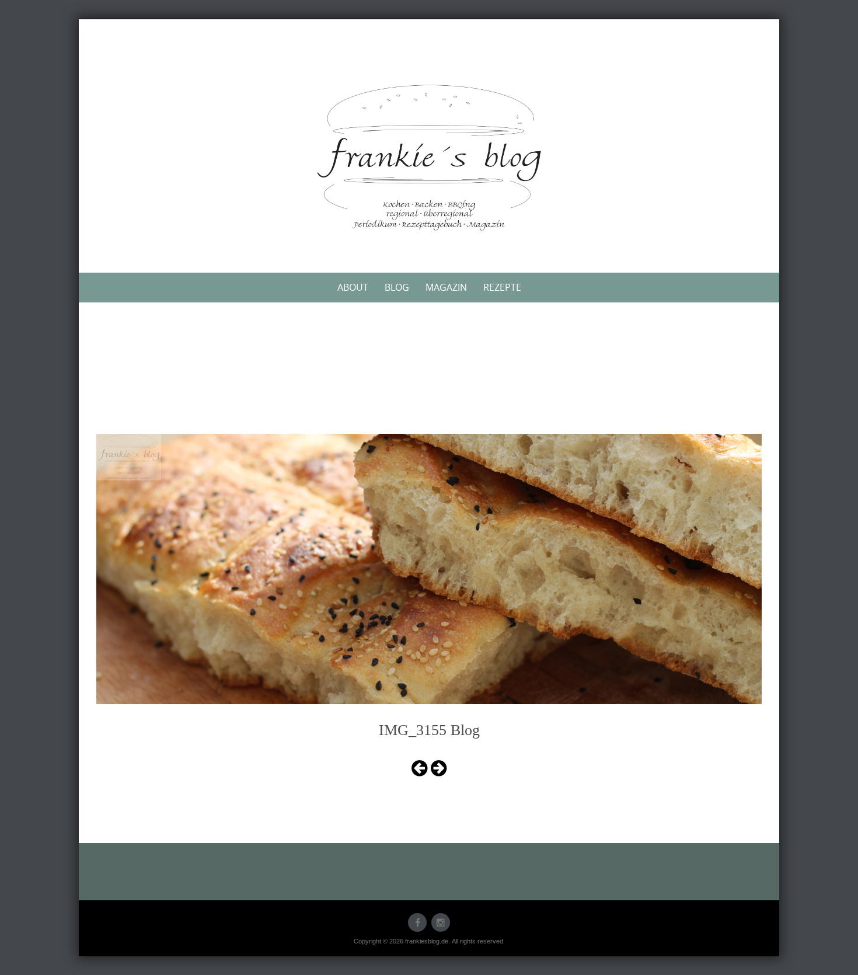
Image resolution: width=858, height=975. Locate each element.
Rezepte (502, 287)
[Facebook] (417, 922)
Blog (397, 287)
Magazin (446, 287)
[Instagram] (440, 922)
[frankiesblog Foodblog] (429, 158)
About (352, 287)
